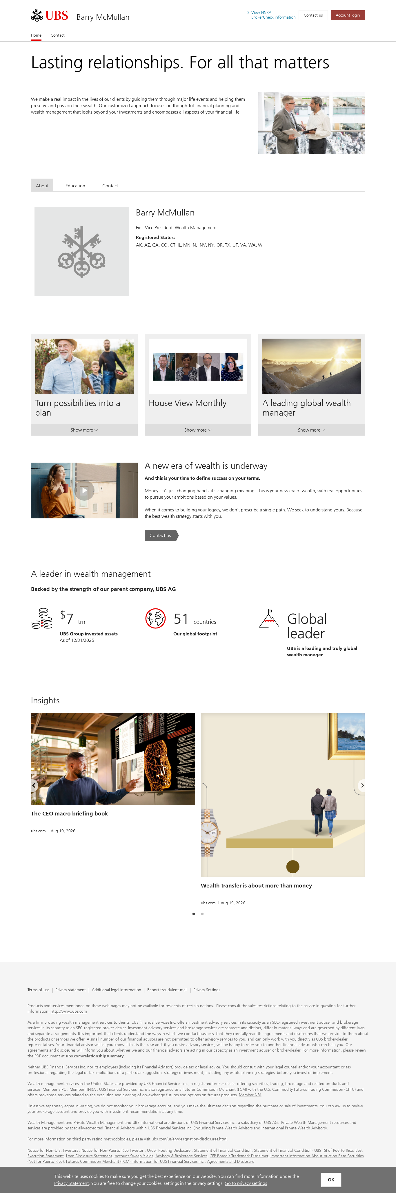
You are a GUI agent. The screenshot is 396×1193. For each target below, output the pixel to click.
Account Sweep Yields (134, 1156)
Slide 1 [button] (194, 914)
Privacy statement (70, 990)
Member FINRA (83, 1089)
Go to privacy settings (246, 1183)
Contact (58, 35)
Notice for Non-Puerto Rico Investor (112, 1150)
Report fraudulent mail (167, 990)
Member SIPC (54, 1089)
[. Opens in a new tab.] (49, 15)
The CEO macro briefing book (69, 813)
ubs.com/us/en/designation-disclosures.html (189, 1139)
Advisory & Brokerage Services (181, 1156)
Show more (84, 431)
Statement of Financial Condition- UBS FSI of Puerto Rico (303, 1150)
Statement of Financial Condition (223, 1150)
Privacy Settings (206, 990)
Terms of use (38, 990)
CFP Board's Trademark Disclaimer (239, 1156)
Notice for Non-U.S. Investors (53, 1150)
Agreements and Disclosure (230, 1161)
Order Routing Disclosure (168, 1150)
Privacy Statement (71, 1183)
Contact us (313, 15)
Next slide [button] (358, 786)
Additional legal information (116, 990)
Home (36, 35)
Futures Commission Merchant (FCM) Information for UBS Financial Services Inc (135, 1161)
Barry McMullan (103, 17)
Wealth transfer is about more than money (256, 885)
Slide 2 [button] (202, 914)
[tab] (42, 185)
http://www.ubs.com (69, 1011)
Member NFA (250, 1095)
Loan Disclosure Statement (89, 1156)
